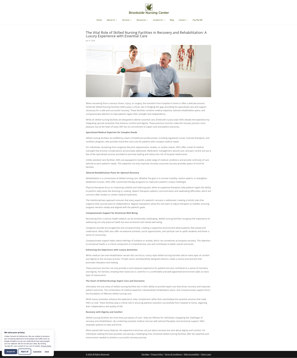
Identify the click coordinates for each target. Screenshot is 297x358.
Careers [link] (182, 20)
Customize (37, 351)
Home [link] (99, 20)
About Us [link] (111, 20)
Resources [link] (141, 20)
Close (47, 351)
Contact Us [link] (158, 20)
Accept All (11, 351)
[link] (149, 9)
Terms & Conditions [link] (173, 354)
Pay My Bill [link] (197, 20)
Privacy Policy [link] (157, 354)
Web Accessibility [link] (191, 354)
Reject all (24, 351)
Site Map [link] (145, 354)
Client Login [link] (206, 354)
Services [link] (125, 20)
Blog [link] (172, 20)
